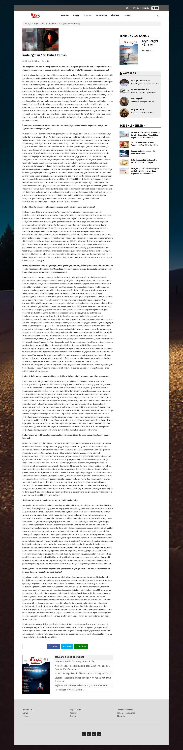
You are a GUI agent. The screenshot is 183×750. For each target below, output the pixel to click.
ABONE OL (145, 8)
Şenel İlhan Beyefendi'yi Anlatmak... (144, 93)
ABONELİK (127, 15)
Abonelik (121, 716)
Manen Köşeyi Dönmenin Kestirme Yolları (146, 84)
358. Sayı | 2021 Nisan (49, 24)
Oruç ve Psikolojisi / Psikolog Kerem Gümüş (74, 661)
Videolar (115, 15)
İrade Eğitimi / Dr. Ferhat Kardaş (69, 690)
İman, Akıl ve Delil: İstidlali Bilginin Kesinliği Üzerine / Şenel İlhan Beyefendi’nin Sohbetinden (145, 171)
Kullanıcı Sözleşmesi (126, 713)
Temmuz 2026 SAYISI (134, 36)
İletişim (25, 716)
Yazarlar (88, 15)
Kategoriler (101, 15)
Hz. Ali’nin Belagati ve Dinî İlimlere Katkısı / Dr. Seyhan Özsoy (83, 673)
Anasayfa (28, 24)
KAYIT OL (136, 8)
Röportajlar (45, 61)
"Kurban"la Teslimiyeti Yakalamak (143, 102)
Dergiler (36, 24)
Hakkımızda (27, 710)
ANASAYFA (65, 15)
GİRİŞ (127, 8)
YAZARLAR (129, 73)
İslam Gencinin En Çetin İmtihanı (142, 113)
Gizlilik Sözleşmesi (125, 710)
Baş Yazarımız (76, 710)
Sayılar (76, 15)
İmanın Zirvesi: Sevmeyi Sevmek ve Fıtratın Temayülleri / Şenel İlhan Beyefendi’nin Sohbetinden (145, 135)
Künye (25, 713)
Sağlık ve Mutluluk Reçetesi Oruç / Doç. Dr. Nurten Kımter (81, 685)
